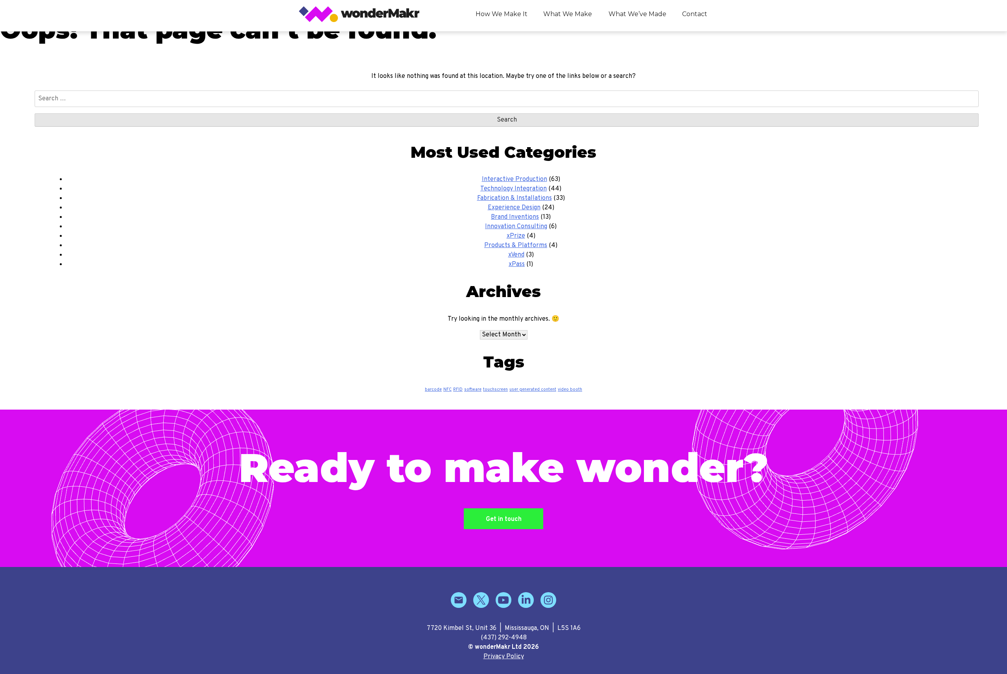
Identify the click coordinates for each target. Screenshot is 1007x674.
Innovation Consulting (516, 227)
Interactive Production (514, 179)
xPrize (516, 236)
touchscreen (495, 389)
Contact (694, 14)
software (472, 389)
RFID (458, 389)
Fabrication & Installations (514, 198)
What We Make (567, 14)
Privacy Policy (503, 657)
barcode (433, 389)
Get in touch (504, 519)
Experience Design (514, 208)
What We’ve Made (637, 14)
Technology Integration (513, 189)
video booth (570, 389)
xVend (516, 255)
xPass (517, 264)
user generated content (532, 389)
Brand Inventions (515, 217)
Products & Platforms (515, 245)
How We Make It (501, 14)
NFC (447, 389)
